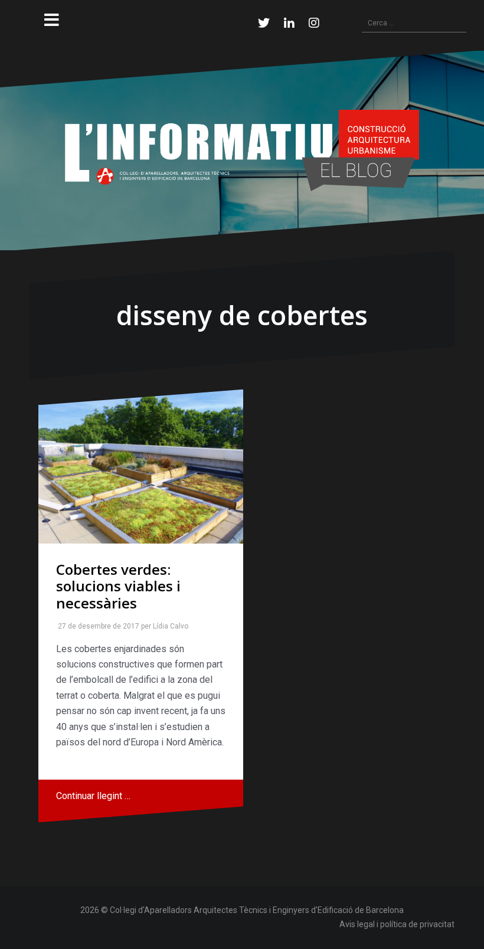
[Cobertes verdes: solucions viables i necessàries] (140, 466)
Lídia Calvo (168, 626)
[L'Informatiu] (242, 149)
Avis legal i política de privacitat (396, 924)
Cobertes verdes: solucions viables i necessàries (118, 586)
